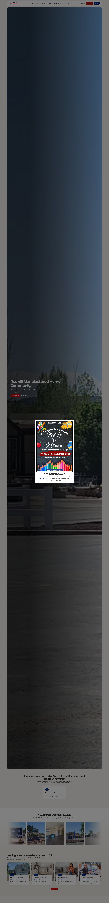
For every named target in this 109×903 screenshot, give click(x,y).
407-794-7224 (43, 478)
